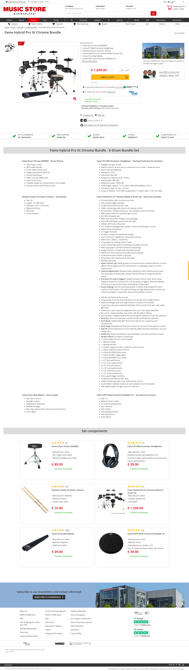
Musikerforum (113, 669)
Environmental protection (81, 622)
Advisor (162, 23)
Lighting (119, 20)
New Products (36, 23)
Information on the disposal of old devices (101, 125)
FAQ (21, 618)
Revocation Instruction (159, 669)
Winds (136, 20)
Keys (45, 20)
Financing (24, 632)
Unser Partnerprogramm (55, 611)
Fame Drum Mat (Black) (63, 533)
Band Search (131, 23)
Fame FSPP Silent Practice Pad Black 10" (146, 533)
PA (72, 20)
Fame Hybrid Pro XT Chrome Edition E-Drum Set (146, 491)
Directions (75, 630)
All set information (89, 61)
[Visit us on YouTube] (183, 664)
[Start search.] (153, 13)
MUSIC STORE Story (53, 615)
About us (23, 611)
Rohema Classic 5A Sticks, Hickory (68, 490)
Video (177, 23)
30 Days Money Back (28, 628)
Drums (33, 20)
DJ (108, 20)
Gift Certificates (77, 626)
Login (172, 2)
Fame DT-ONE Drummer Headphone (145, 446)
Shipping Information (54, 633)
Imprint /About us (132, 669)
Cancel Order (76, 633)
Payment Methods (78, 611)
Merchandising (82, 23)
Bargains (14, 23)
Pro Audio (83, 20)
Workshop (49, 622)
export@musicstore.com (17, 2)
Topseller (59, 23)
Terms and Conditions (176, 669)
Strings (56, 20)
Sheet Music (161, 20)
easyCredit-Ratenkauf (28, 636)
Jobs (147, 23)
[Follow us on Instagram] (179, 664)
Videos (48, 630)
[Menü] (149, 611)
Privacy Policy (145, 669)
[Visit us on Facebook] (176, 664)
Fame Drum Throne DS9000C (65, 446)
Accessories (177, 20)
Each (127, 70)
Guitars (9, 20)
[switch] (147, 613)
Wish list (101, 115)
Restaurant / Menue (53, 626)
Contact (8, 665)
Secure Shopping (78, 615)
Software (97, 20)
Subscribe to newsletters (47, 597)
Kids (147, 20)
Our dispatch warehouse (81, 618)
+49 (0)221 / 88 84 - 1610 (169, 75)
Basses (21, 20)
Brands (104, 23)
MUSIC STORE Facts (28, 615)
